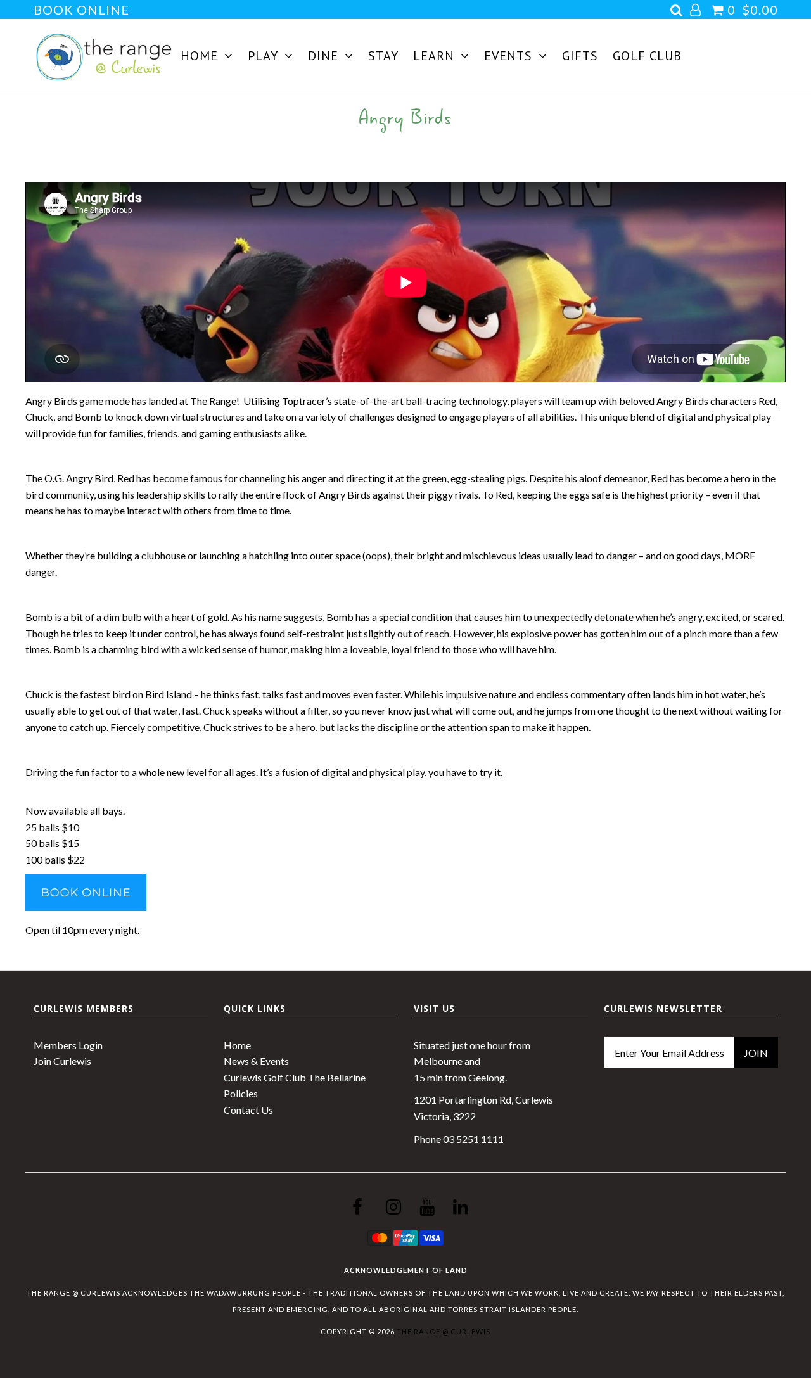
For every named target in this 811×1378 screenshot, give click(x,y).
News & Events (256, 1061)
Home (237, 1045)
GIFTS (580, 56)
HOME (199, 56)
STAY (383, 56)
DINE (323, 56)
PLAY (263, 56)
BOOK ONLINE (81, 9)
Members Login (68, 1045)
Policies (241, 1093)
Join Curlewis (62, 1061)
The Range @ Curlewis (443, 1331)
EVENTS (508, 56)
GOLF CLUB (647, 56)
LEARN (433, 56)
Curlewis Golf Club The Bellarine (295, 1077)
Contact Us (248, 1110)
